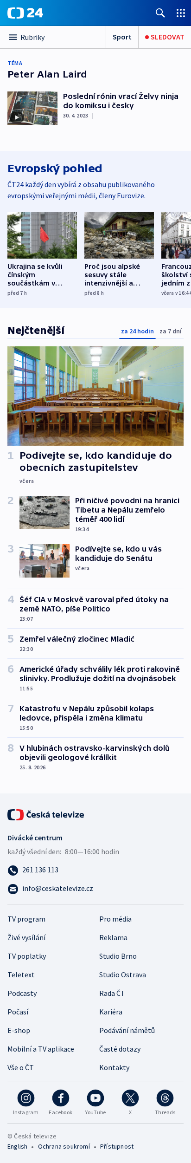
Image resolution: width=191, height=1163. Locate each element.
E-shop (18, 1030)
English (17, 1146)
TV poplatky (26, 956)
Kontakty (114, 1067)
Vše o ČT (20, 1067)
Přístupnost (117, 1146)
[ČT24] (25, 13)
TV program (26, 918)
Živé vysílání (26, 937)
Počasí (17, 1011)
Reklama (113, 937)
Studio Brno (118, 956)
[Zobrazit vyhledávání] (160, 13)
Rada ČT (112, 993)
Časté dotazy (119, 1048)
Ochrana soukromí (64, 1146)
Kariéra (110, 1011)
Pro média (115, 918)
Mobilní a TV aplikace (40, 1048)
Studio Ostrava (122, 974)
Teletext (21, 974)
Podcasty (22, 993)
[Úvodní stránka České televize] (46, 813)
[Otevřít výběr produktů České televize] (181, 13)
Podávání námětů (127, 1030)
